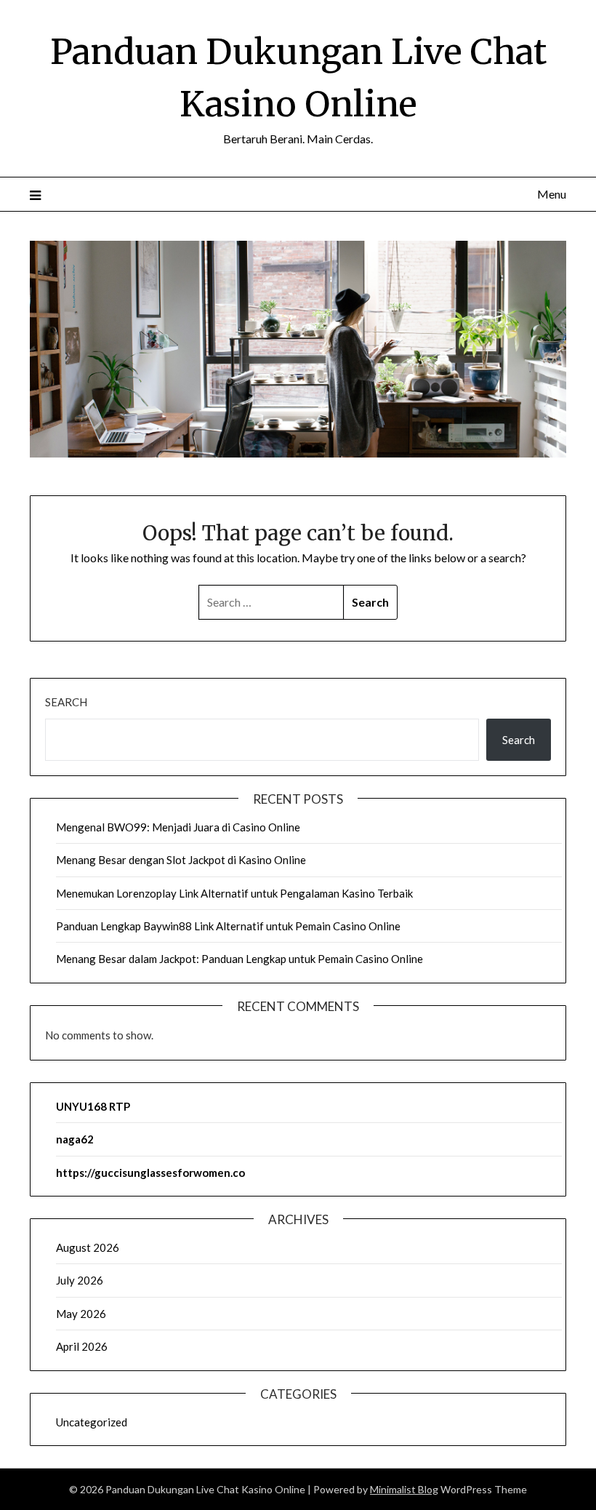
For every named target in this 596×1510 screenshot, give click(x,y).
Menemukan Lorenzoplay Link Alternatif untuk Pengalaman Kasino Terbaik (234, 893)
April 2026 (82, 1346)
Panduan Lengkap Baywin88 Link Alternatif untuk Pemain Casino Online (228, 925)
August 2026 (87, 1247)
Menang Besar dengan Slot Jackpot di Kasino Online (181, 859)
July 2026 (79, 1280)
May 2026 (81, 1313)
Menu (551, 194)
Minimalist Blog (404, 1489)
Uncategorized (91, 1422)
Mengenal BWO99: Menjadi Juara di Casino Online (178, 827)
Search (66, 701)
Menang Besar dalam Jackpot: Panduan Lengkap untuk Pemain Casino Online (239, 958)
